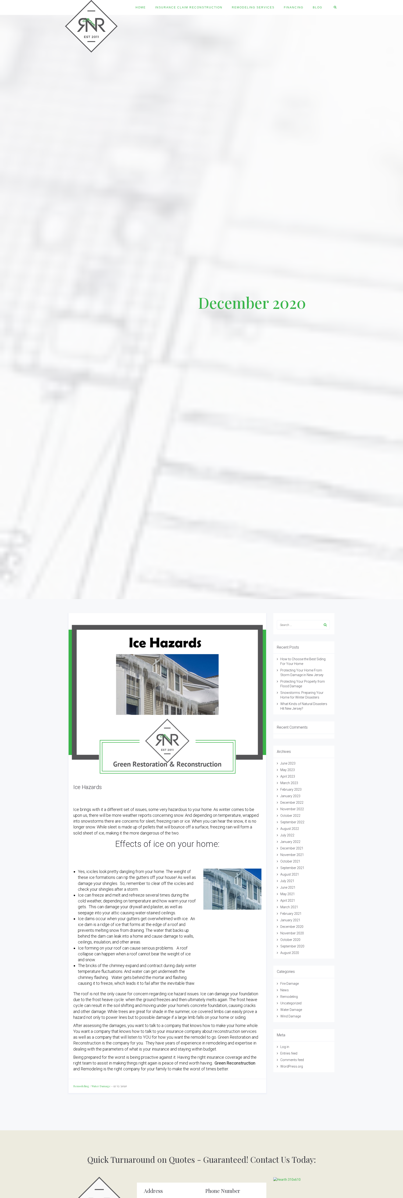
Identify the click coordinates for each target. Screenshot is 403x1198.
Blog (317, 7)
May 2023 (287, 770)
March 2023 (289, 783)
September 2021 (292, 868)
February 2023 (291, 789)
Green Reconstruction (235, 1063)
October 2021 (290, 861)
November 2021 (292, 855)
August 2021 (289, 874)
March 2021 (289, 907)
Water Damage (101, 1086)
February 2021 (291, 913)
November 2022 (292, 809)
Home (140, 7)
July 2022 (287, 835)
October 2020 (290, 940)
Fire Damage (289, 983)
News (284, 990)
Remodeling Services (253, 7)
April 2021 (287, 900)
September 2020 (292, 946)
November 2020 (292, 933)
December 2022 (291, 802)
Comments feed (292, 1060)
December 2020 (291, 927)
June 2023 (287, 763)
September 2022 (292, 822)
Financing (293, 7)
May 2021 (287, 894)
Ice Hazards (87, 787)
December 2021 (291, 848)
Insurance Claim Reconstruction (188, 7)
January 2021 (290, 920)
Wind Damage (290, 1016)
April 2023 (287, 776)
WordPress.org (291, 1066)
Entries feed (288, 1053)
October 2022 (290, 815)
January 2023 (290, 796)
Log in (284, 1047)
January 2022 (290, 842)
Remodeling (81, 1086)
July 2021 (287, 881)
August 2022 (289, 829)
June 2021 (287, 887)
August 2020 (289, 953)
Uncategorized (291, 1003)
